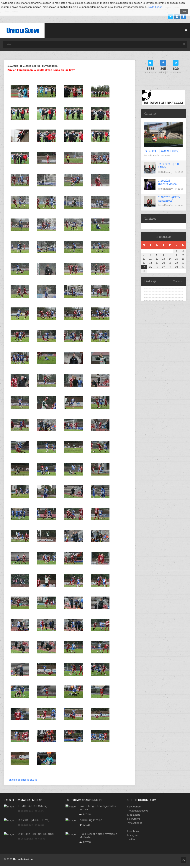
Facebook (133, 830)
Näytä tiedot (155, 6)
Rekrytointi (133, 818)
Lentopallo (27, 838)
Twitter (131, 839)
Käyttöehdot (134, 806)
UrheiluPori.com (24, 859)
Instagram (133, 835)
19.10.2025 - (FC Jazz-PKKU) (161, 151)
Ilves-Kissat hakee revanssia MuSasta (98, 835)
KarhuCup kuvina (90, 820)
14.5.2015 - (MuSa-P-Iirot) (33, 820)
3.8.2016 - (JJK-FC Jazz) (32, 806)
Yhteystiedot (134, 822)
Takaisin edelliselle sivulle (22, 779)
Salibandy (167, 172)
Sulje (184, 11)
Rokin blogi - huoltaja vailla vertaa (97, 807)
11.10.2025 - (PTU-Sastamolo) (169, 199)
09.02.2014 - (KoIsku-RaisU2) (36, 834)
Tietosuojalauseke (137, 810)
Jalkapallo (153, 155)
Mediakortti (133, 814)
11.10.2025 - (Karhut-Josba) (168, 182)
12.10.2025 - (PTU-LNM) (169, 165)
